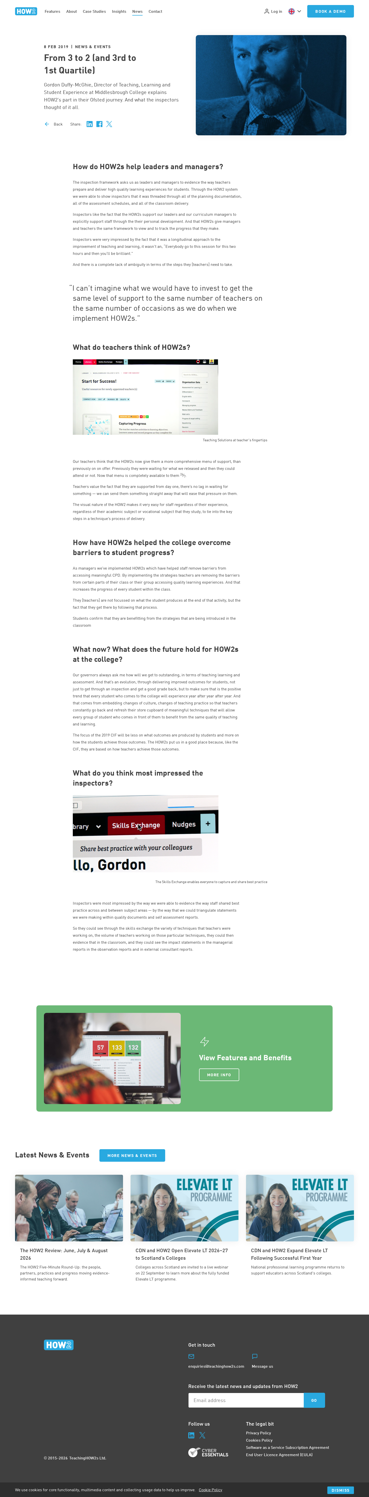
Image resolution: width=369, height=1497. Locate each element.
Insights (119, 11)
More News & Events (132, 1155)
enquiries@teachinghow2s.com (216, 1366)
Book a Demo (330, 11)
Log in (276, 11)
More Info (219, 1074)
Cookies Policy (259, 1440)
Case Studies (94, 11)
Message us (262, 1366)
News (137, 11)
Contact (155, 11)
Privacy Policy (258, 1432)
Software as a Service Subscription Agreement (287, 1447)
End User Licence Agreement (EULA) (279, 1454)
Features (52, 11)
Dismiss (341, 1490)
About (71, 11)
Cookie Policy (210, 1489)
